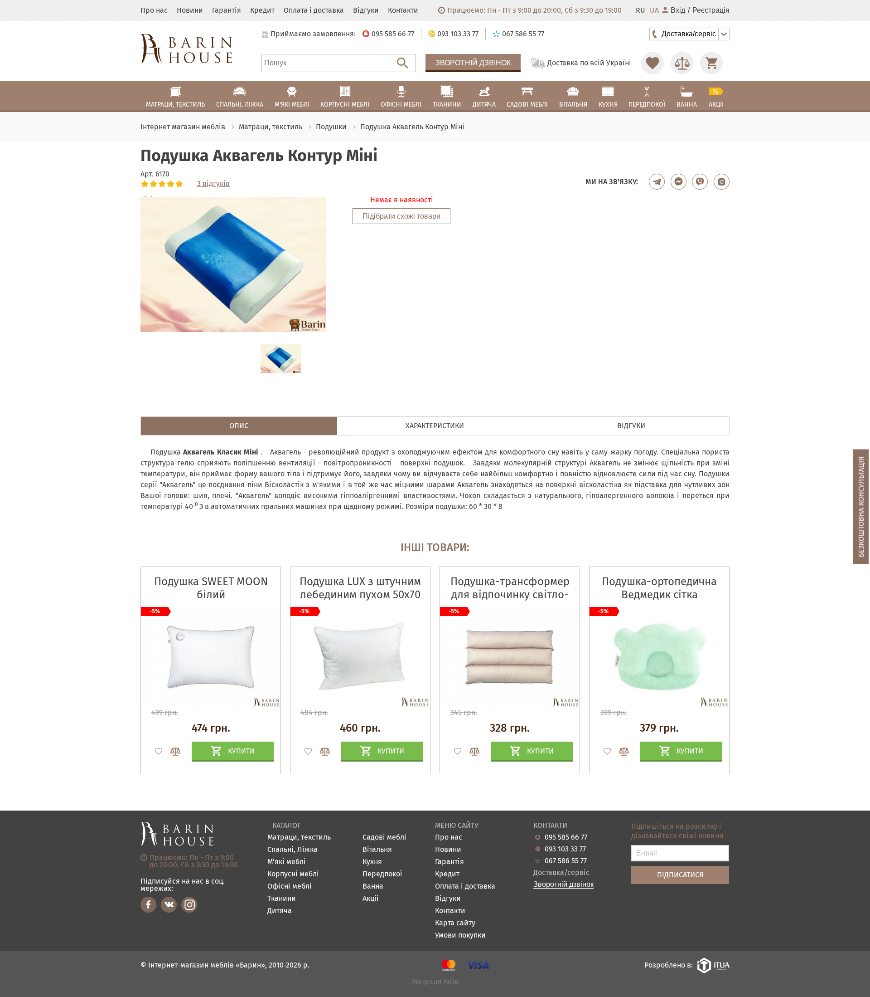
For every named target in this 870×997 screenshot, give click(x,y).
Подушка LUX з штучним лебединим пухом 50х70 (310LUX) (360, 594)
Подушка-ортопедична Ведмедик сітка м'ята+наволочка (659, 594)
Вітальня (377, 850)
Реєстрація (711, 10)
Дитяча (279, 911)
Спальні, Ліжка (292, 850)
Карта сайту (455, 923)
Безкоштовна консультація (861, 506)
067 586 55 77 (566, 861)
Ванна (372, 886)
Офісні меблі (289, 886)
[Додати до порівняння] (171, 752)
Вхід (678, 10)
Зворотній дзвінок (473, 63)
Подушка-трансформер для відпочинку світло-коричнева (510, 594)
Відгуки (366, 10)
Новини (190, 10)
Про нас (154, 10)
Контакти (403, 10)
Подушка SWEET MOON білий (211, 588)
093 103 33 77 (565, 849)
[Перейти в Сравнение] (682, 63)
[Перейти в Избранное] (652, 63)
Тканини (281, 899)
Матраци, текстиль (299, 837)
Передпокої (382, 874)
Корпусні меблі (293, 874)
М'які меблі (286, 862)
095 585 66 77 (566, 837)
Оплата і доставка (314, 10)
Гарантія (226, 10)
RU (640, 10)
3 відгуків (213, 183)
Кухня (372, 862)
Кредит (262, 10)
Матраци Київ (435, 982)
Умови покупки (460, 935)
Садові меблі (384, 837)
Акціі (370, 899)
